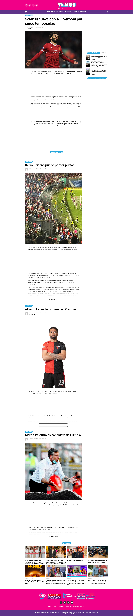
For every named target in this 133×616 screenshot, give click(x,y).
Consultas (68, 606)
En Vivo (54, 606)
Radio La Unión (68, 613)
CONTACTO (76, 11)
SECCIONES (68, 11)
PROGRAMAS (59, 11)
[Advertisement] (56, 85)
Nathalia (29, 28)
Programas (61, 606)
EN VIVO (53, 11)
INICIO (48, 11)
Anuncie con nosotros (79, 606)
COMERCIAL (83, 11)
